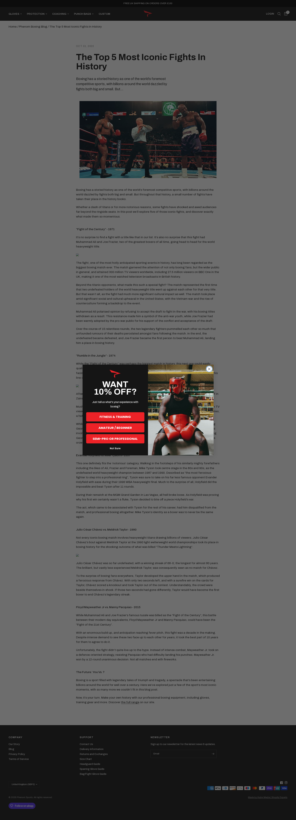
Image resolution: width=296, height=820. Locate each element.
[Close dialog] (209, 369)
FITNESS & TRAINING (115, 417)
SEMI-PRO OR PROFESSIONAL (115, 439)
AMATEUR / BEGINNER (115, 428)
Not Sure (115, 448)
